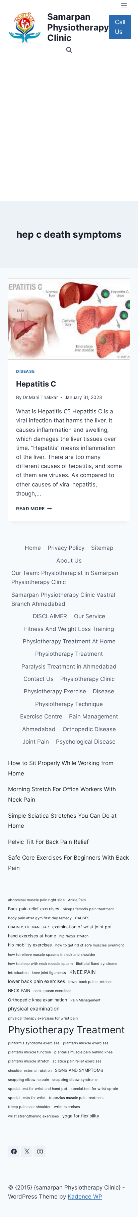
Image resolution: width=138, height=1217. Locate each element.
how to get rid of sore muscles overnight (89, 945)
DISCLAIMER (50, 616)
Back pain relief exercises (33, 908)
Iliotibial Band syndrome (96, 964)
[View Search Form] (69, 50)
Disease (25, 371)
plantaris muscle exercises (86, 1043)
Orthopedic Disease (89, 729)
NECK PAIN (19, 990)
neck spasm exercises (52, 991)
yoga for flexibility (80, 1115)
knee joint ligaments (49, 973)
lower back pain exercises (36, 981)
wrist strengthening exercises (33, 1116)
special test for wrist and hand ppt (37, 1089)
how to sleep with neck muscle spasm (40, 964)
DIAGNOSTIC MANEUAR (28, 927)
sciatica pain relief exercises (77, 1061)
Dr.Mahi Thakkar (40, 397)
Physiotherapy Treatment (69, 653)
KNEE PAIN (82, 972)
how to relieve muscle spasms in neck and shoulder (51, 954)
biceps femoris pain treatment (88, 909)
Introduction (18, 973)
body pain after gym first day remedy (40, 918)
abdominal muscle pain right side (36, 900)
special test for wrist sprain (94, 1089)
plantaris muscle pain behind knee (83, 1052)
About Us (69, 560)
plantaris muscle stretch (28, 1061)
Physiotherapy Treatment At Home (69, 641)
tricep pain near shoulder (29, 1107)
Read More (34, 508)
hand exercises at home (32, 935)
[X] (26, 1151)
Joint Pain (35, 741)
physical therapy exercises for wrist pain (43, 1018)
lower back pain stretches (90, 982)
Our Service (89, 616)
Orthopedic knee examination (37, 999)
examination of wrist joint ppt (82, 926)
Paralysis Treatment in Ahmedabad (69, 666)
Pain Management (93, 716)
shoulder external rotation (30, 1070)
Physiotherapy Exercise (55, 691)
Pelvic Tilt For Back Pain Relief (48, 841)
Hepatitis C (36, 384)
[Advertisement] (69, 128)
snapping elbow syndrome (74, 1080)
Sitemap (102, 547)
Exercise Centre (41, 716)
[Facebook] (13, 1151)
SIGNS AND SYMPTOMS (79, 1070)
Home (33, 547)
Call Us (120, 26)
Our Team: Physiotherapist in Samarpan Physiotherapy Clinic (64, 577)
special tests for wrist (27, 1098)
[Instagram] (40, 1151)
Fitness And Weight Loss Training (69, 629)
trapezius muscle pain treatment (76, 1098)
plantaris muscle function (29, 1052)
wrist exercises (67, 1107)
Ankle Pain (77, 900)
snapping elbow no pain (28, 1080)
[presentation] (69, 319)
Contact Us (38, 679)
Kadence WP (85, 1196)
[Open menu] (124, 5)
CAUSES (82, 918)
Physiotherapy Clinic (87, 679)
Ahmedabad (39, 729)
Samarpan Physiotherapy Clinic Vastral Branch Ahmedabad (63, 599)
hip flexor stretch (73, 936)
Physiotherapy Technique (69, 704)
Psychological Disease (86, 741)
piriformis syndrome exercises (34, 1043)
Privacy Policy (66, 547)
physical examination (34, 1008)
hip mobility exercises (30, 944)
